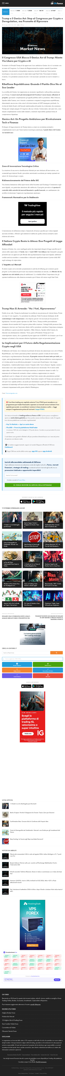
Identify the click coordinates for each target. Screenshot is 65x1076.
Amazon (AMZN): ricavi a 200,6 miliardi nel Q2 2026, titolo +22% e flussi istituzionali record (33, 881)
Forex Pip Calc (54, 1055)
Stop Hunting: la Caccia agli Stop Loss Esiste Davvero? (26, 839)
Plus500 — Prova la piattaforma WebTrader (21, 428)
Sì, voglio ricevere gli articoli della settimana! (32, 485)
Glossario (48, 676)
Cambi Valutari (17, 676)
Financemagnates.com (11, 393)
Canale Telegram (17, 665)
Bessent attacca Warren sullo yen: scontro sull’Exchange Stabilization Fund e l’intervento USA (33, 864)
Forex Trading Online (23, 1073)
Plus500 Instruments (41, 1062)
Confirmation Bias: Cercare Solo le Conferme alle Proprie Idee (29, 821)
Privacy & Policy (43, 1073)
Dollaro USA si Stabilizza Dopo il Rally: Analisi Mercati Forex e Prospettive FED (16, 617)
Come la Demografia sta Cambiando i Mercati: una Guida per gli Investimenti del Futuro (35, 831)
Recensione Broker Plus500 (14, 1055)
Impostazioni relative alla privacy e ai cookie (33, 1069)
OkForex (22, 25)
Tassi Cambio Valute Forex (10, 1024)
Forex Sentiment (26, 1055)
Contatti (37, 1073)
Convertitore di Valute (48, 671)
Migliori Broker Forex (8, 1013)
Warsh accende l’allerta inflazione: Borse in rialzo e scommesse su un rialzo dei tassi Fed (36, 873)
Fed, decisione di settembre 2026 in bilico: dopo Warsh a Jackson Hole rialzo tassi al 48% (36, 890)
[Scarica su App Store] (25, 501)
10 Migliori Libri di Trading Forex (12, 1020)
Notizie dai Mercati (8, 1016)
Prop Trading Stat (35, 1055)
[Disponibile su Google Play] (38, 501)
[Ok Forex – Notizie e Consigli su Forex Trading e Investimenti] (57, 3)
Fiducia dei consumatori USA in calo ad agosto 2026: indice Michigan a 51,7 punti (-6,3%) (35, 855)
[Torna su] (62, 1071)
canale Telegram (35, 1004)
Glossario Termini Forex (9, 1031)
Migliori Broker (17, 671)
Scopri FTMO (39, 409)
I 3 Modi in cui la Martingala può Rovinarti (23, 804)
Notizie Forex (48, 665)
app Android (47, 451)
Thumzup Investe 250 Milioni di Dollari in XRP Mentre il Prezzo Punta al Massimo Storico (49, 617)
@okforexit (9, 447)
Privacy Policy (21, 480)
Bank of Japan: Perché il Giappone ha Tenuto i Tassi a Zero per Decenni (32, 813)
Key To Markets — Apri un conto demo (20, 424)
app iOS (34, 451)
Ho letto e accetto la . (16, 480)
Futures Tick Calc (45, 1055)
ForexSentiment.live (35, 976)
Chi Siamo (31, 1073)
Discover (57, 979)
